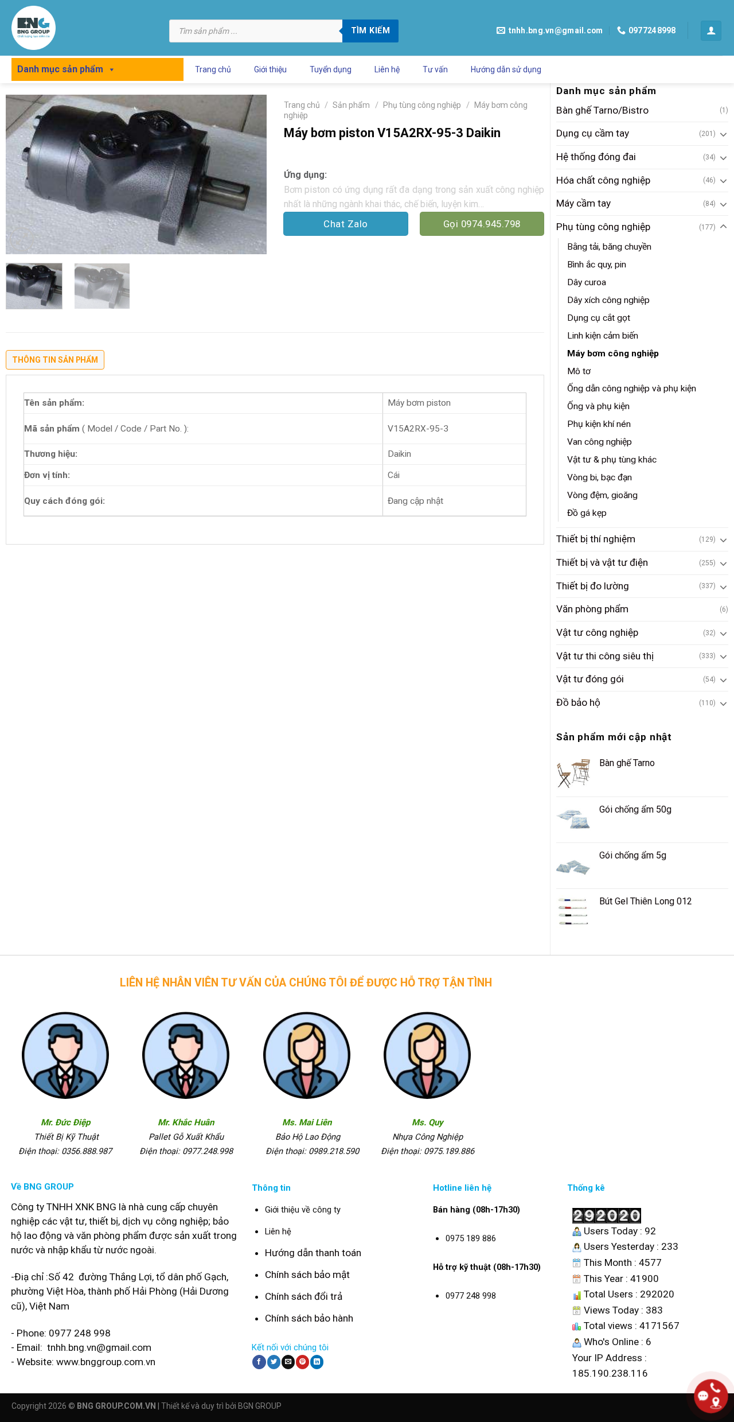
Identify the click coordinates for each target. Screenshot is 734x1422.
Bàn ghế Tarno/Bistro (602, 110)
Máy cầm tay (583, 203)
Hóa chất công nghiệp (603, 180)
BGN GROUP (260, 1406)
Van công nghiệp (599, 442)
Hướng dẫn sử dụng (506, 69)
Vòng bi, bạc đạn (599, 477)
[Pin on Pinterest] (302, 1362)
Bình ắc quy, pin (596, 264)
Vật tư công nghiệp (597, 632)
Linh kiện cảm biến (602, 336)
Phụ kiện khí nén (599, 424)
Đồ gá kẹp (587, 513)
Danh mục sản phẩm (60, 69)
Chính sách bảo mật (307, 1274)
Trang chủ (213, 69)
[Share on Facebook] (259, 1362)
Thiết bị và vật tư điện (602, 562)
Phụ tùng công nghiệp (603, 226)
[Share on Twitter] (273, 1362)
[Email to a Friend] (288, 1362)
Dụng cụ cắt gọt (598, 318)
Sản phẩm (351, 105)
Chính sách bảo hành (309, 1318)
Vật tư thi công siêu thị (605, 656)
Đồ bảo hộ (578, 702)
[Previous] (25, 174)
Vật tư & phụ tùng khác (612, 459)
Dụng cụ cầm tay (592, 133)
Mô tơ (579, 371)
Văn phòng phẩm (592, 609)
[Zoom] (22, 239)
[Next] (246, 174)
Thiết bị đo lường (592, 586)
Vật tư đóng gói (590, 679)
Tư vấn (435, 69)
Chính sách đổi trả (303, 1296)
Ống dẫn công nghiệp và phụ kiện (631, 388)
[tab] (55, 362)
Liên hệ (387, 69)
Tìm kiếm (370, 30)
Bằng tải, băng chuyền (609, 247)
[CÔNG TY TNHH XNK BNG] (81, 28)
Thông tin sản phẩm (55, 359)
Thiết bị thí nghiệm (595, 539)
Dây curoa (586, 282)
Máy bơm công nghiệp (613, 353)
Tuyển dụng (331, 69)
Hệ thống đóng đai (596, 156)
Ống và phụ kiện (598, 406)
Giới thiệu (270, 69)
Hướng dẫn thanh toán (313, 1252)
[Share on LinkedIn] (316, 1362)
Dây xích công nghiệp (608, 300)
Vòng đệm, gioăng (602, 495)
